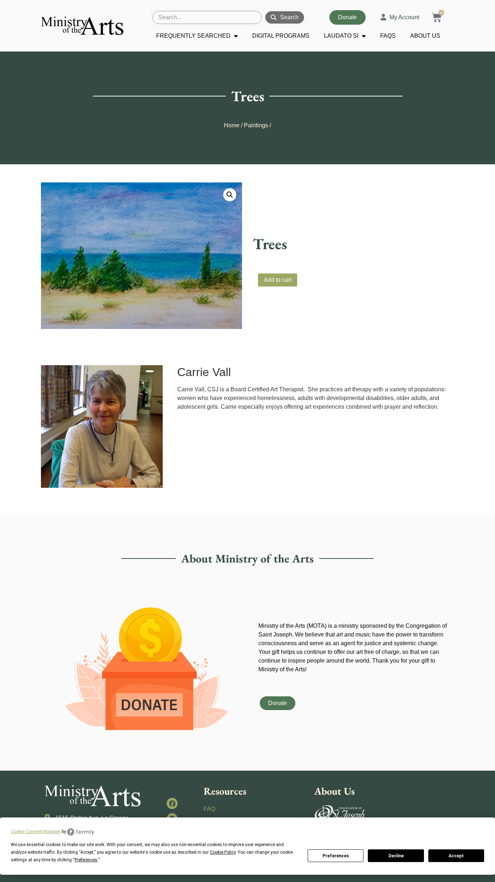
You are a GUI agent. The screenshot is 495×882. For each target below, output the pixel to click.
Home (232, 125)
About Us (425, 36)
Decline (396, 855)
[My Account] (383, 17)
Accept (456, 855)
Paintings (256, 125)
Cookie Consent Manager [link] (36, 831)
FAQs (388, 36)
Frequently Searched (193, 36)
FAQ (209, 809)
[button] (229, 194)
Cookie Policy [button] (223, 852)
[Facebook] (172, 803)
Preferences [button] (86, 859)
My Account (404, 17)
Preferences (336, 855)
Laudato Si (341, 36)
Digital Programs (280, 36)
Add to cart (277, 280)
